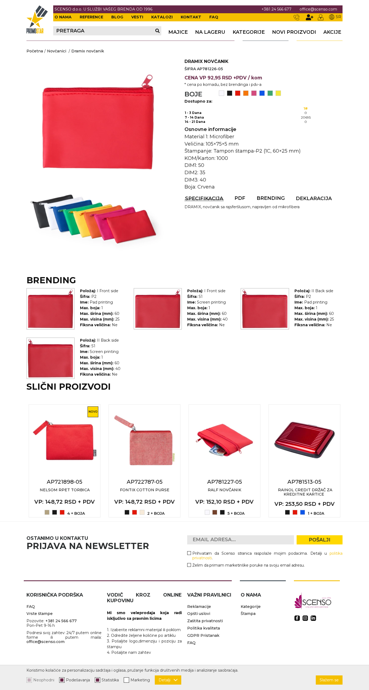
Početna (34, 51)
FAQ (213, 17)
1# (306, 108)
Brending (271, 198)
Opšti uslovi (198, 613)
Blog (117, 17)
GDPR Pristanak (203, 635)
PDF (239, 198)
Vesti (137, 17)
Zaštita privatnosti (205, 620)
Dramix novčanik (87, 51)
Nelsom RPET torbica (65, 489)
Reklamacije (199, 606)
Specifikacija (204, 198)
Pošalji (319, 540)
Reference (91, 17)
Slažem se (329, 680)
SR (338, 16)
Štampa (248, 613)
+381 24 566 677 (276, 9)
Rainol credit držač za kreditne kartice (305, 492)
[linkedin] (313, 618)
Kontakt (191, 17)
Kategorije (249, 32)
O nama (63, 17)
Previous (20, 460)
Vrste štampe (39, 613)
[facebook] (297, 618)
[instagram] (305, 618)
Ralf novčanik (224, 489)
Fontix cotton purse (144, 489)
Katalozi (162, 17)
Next (348, 460)
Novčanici (56, 51)
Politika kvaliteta (203, 628)
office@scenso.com (318, 9)
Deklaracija (314, 198)
